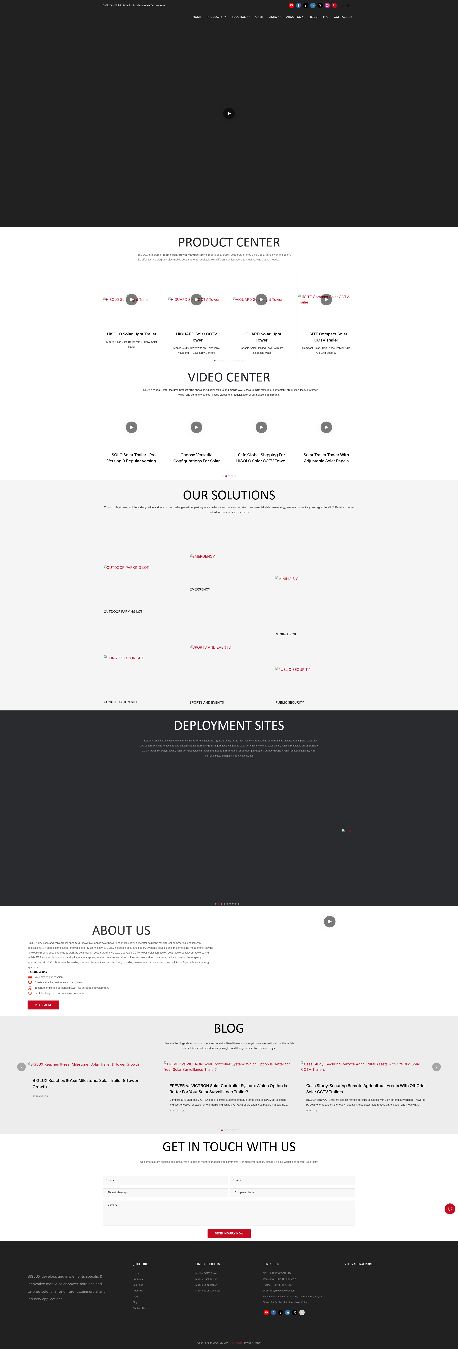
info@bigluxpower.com (282, 1290)
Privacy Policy (252, 1342)
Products (138, 1278)
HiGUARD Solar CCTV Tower (196, 337)
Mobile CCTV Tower (206, 1273)
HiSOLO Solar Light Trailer (131, 333)
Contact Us (139, 1308)
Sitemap (237, 1342)
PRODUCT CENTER (229, 243)
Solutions (138, 1284)
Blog (135, 1302)
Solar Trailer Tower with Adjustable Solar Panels (262, 457)
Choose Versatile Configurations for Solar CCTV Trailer (132, 458)
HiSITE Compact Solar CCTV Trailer (326, 337)
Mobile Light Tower (206, 1278)
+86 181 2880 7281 (285, 1278)
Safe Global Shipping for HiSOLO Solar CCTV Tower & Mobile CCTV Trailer (197, 458)
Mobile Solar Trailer (206, 1284)
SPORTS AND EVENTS (207, 702)
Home (136, 1273)
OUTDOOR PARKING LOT (123, 611)
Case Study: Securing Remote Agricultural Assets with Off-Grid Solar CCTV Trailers (365, 1088)
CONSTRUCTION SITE (121, 702)
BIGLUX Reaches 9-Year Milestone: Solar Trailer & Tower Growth (85, 1083)
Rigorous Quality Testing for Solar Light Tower (327, 457)
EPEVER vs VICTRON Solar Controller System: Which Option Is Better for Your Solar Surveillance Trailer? (228, 1088)
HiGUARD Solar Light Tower (261, 337)
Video (136, 1296)
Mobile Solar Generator (208, 1290)
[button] (212, 360)
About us (138, 1290)
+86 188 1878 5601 (282, 1284)
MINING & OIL (286, 634)
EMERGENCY (200, 589)
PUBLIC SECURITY (290, 702)
